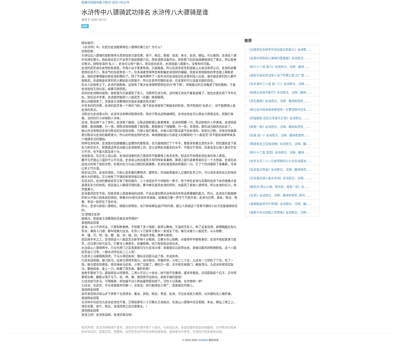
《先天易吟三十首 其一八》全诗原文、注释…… (279, 84)
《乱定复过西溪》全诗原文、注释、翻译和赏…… (280, 169)
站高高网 (203, 340)
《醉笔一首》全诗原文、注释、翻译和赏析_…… (279, 126)
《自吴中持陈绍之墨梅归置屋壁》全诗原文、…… (280, 58)
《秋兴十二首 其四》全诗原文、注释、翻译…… (279, 152)
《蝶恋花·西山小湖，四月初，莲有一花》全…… (279, 186)
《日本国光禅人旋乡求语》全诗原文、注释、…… (280, 178)
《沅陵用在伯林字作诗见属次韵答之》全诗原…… (280, 49)
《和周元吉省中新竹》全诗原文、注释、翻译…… (280, 92)
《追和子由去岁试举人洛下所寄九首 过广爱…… (279, 75)
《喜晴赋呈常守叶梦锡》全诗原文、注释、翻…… (280, 204)
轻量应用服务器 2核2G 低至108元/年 (105, 2)
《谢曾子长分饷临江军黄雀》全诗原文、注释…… (280, 212)
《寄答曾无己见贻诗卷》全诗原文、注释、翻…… (280, 144)
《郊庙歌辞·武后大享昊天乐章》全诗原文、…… (279, 118)
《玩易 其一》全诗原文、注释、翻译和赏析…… (279, 135)
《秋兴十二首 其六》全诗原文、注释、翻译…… (279, 66)
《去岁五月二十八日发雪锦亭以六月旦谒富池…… (280, 161)
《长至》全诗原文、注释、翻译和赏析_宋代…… (279, 195)
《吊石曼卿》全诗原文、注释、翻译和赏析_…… (279, 101)
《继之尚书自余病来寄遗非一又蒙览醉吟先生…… (280, 109)
